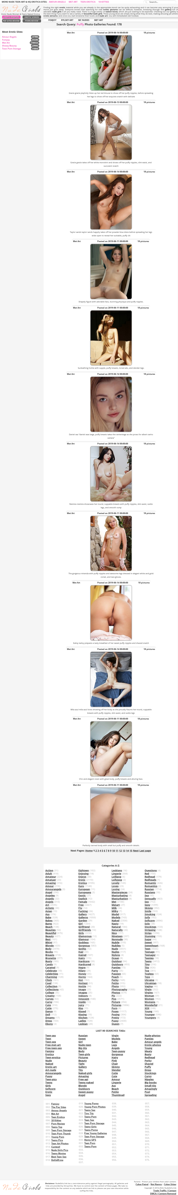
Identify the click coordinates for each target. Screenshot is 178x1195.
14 (127, 850)
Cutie (48, 1008)
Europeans (84, 892)
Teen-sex (50, 1041)
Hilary (82, 970)
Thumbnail (118, 1095)
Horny (82, 977)
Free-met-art (53, 1045)
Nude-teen (84, 1045)
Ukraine (149, 980)
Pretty (115, 1017)
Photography (119, 989)
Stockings (150, 926)
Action (49, 870)
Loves (115, 886)
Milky (115, 911)
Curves (49, 998)
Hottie (82, 986)
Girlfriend (84, 926)
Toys (147, 977)
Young (148, 1011)
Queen (115, 1024)
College (49, 992)
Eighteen (83, 870)
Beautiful (50, 933)
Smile (148, 911)
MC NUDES (83, 20)
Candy (49, 964)
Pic (113, 995)
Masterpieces (119, 892)
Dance (49, 1011)
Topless (149, 973)
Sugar (148, 939)
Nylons (116, 955)
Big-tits (82, 1048)
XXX (147, 1008)
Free (81, 905)
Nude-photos (152, 1035)
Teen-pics (51, 1079)
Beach (48, 926)
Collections (52, 989)
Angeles (50, 895)
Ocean (115, 958)
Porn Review (31, 20)
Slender (116, 1070)
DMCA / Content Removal (163, 1193)
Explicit (82, 898)
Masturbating (120, 895)
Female (82, 901)
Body (48, 948)
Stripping (150, 930)
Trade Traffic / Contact (164, 1190)
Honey (82, 973)
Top (147, 970)
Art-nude (50, 1070)
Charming (51, 977)
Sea (147, 895)
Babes (48, 920)
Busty (48, 961)
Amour (49, 886)
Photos (116, 992)
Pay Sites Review (11, 20)
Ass (47, 914)
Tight (81, 1063)
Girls (81, 933)
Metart (116, 905)
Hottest (83, 983)
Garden (82, 920)
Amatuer (50, 879)
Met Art (73, 1)
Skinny (149, 908)
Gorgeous (84, 945)
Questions (151, 870)
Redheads (150, 879)
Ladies (82, 1020)
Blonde (49, 945)
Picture (116, 1002)
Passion (116, 973)
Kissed (82, 1011)
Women (149, 998)
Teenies (149, 958)
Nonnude (117, 939)
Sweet (148, 942)
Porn (114, 1008)
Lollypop (117, 879)
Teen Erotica (87, 1)
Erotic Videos (32, 17)
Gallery (82, 914)
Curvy (48, 1002)
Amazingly (151, 1088)
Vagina (149, 986)
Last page (145, 850)
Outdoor (117, 961)
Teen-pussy (118, 1051)
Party (115, 970)
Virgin (148, 989)
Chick (48, 980)
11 (117, 850)
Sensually (150, 898)
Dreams (50, 1017)
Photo (115, 986)
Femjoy (6, 39)
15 (131, 850)
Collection (51, 986)
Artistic (49, 908)
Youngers (150, 1017)
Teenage (150, 951)
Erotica (82, 883)
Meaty (148, 1051)
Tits (147, 967)
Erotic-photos (153, 1045)
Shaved (149, 1063)
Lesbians (117, 870)
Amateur (50, 876)
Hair (80, 951)
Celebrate (51, 970)
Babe (48, 917)
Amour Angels (57, 1)
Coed (48, 983)
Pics (114, 998)
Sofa (147, 917)
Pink (114, 1060)
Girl (80, 923)
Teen (147, 948)
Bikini (48, 942)
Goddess (83, 942)
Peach (115, 977)
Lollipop (116, 876)
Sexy (147, 905)
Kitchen (82, 1017)
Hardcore (84, 961)
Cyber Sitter (170, 1184)
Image (82, 989)
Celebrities (51, 973)
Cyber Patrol (142, 1184)
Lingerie (116, 873)
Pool (147, 1092)
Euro (81, 886)
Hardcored (84, 964)
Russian (149, 889)
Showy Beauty (9, 45)
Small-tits (150, 1085)
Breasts (49, 955)
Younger (150, 1014)
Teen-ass (50, 1035)
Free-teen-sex (53, 1048)
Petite (115, 983)
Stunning (150, 936)
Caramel (50, 967)
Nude (115, 948)
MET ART (98, 20)
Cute (48, 1005)
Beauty (49, 936)
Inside (82, 1002)
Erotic (81, 879)
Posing (116, 1014)
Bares (48, 923)
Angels (49, 901)
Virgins (149, 992)
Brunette (50, 958)
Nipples (149, 1079)
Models (116, 917)
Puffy (148, 1067)
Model (115, 914)
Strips (148, 933)
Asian (48, 911)
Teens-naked (86, 1082)
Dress (48, 1020)
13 (124, 850)
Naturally (117, 930)
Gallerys (83, 917)
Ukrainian (150, 983)
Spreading (151, 1095)
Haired (82, 955)
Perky (115, 980)
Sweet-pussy (86, 1092)
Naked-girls (85, 1073)
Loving (116, 889)
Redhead (150, 876)
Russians (150, 892)
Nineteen (117, 936)
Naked (115, 920)
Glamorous (85, 936)
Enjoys (82, 876)
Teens (148, 961)
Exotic (82, 895)
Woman (149, 995)
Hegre (82, 967)
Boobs (49, 951)
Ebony (49, 1024)
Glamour (83, 939)
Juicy (81, 1005)
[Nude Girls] (21, 11)
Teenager (150, 955)
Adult (48, 873)
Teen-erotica (52, 1057)
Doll (47, 1014)
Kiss (80, 1008)
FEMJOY (52, 20)
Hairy (81, 958)
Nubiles (116, 945)
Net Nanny (156, 1184)
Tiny (147, 964)
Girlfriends (84, 930)
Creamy (50, 995)
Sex (147, 901)
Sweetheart (151, 945)
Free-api (83, 1079)
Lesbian (83, 1024)
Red (147, 873)
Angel (48, 892)
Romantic (150, 883)
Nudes (115, 951)
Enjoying (83, 873)
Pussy (115, 1020)
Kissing (82, 1014)
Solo (147, 923)
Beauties (50, 930)
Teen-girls (84, 1054)
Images (82, 992)
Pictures (116, 1005)
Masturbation (120, 898)
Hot (80, 980)
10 (113, 850)
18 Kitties (103, 1)
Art (47, 905)
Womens (150, 1002)
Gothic (82, 948)
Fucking (83, 911)
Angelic (49, 898)
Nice (114, 933)
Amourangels (53, 889)
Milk (114, 908)
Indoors (83, 995)
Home (89, 850)
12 (120, 850)
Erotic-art (51, 1067)
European (84, 889)
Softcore (150, 920)
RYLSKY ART (67, 20)
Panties (116, 967)
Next (136, 850)
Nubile (115, 942)
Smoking (150, 914)
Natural (116, 926)
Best (48, 939)
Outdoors (117, 964)
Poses (115, 1011)
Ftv (80, 908)
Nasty (115, 923)
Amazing (50, 883)
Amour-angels (153, 1041)
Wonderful (151, 1005)
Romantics (151, 886)
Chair (115, 1063)
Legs (114, 1045)
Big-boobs (151, 1082)
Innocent (83, 998)
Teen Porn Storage (11, 48)
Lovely (115, 883)
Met (114, 901)
